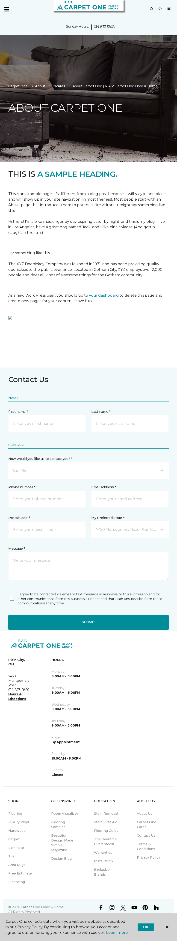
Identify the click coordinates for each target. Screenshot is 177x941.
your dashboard (104, 295)
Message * (16, 548)
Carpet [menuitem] (14, 839)
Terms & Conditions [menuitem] (146, 846)
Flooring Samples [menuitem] (58, 824)
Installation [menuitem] (103, 861)
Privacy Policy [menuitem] (148, 857)
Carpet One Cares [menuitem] (146, 824)
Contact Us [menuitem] (146, 835)
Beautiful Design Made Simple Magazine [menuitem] (62, 842)
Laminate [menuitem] (16, 848)
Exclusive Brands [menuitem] (102, 872)
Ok (145, 927)
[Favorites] (160, 9)
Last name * (100, 411)
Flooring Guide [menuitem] (106, 831)
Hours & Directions (17, 696)
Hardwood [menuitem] (17, 831)
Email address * (103, 487)
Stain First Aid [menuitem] (105, 822)
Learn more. (117, 932)
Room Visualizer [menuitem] (64, 813)
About (40, 86)
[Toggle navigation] (7, 9)
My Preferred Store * (107, 517)
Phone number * (21, 487)
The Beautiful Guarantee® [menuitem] (105, 841)
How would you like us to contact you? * (40, 458)
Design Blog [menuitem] (61, 859)
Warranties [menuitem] (103, 853)
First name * (18, 411)
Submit (88, 622)
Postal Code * (19, 517)
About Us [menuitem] (144, 813)
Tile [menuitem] (11, 856)
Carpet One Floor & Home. (43, 907)
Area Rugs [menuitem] (16, 865)
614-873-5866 (104, 27)
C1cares (59, 86)
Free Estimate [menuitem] (20, 873)
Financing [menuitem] (16, 882)
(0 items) (169, 9)
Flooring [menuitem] (15, 813)
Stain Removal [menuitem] (106, 813)
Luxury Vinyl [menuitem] (18, 822)
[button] (151, 9)
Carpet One (18, 86)
